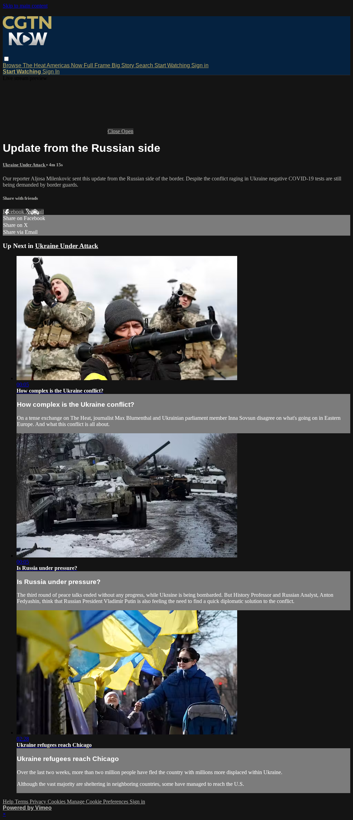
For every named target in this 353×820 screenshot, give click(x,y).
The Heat (35, 65)
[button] (6, 59)
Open (127, 131)
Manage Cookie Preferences (98, 801)
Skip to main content (25, 6)
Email (37, 212)
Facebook (14, 212)
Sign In (51, 72)
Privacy (39, 801)
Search (144, 65)
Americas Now (65, 65)
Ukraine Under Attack (24, 164)
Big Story (123, 65)
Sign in (200, 65)
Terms (22, 801)
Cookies (57, 801)
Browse (13, 65)
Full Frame (98, 65)
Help (9, 801)
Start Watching (172, 65)
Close (114, 131)
